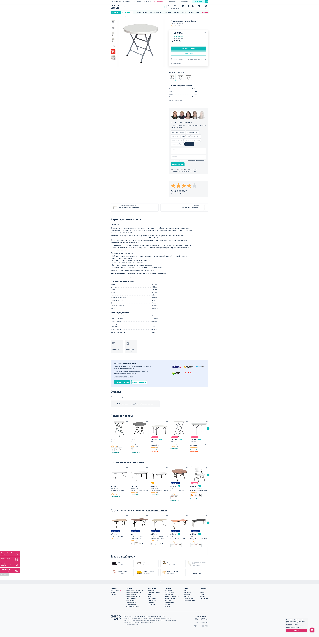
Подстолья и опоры (155, 12)
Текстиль (176, 12)
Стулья (139, 12)
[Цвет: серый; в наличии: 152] (188, 77)
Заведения (127, 12)
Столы (145, 12)
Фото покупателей (188, 598)
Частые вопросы (152, 598)
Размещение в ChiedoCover (172, 596)
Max (188, 8)
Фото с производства (189, 600)
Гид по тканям (151, 604)
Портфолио (187, 594)
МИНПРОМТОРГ (169, 594)
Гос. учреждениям (169, 592)
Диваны (191, 12)
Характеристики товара (116, 350)
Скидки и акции (115, 590)
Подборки (113, 594)
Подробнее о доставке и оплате (123, 376)
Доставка (138, 1)
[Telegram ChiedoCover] (195, 626)
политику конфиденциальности (196, 160)
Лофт (197, 12)
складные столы (156, 510)
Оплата (150, 594)
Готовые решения (169, 602)
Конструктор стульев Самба (133, 596)
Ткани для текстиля (131, 602)
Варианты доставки (178, 63)
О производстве (204, 598)
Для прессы (167, 604)
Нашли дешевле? (178, 59)
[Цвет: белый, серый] (180, 77)
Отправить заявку (178, 164)
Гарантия (150, 596)
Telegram (182, 8)
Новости (202, 594)
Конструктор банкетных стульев (134, 590)
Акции (204, 12)
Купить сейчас (188, 53)
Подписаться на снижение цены (196, 59)
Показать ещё (197, 573)
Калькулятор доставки (154, 592)
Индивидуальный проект (132, 606)
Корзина (206, 8)
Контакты (128, 1)
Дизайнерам (198, 1)
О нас (201, 590)
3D (207, 1)
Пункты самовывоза (139, 382)
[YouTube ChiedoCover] (203, 626)
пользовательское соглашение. (168, 620)
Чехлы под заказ (130, 600)
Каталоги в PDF (152, 600)
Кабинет (192, 8)
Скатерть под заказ (131, 598)
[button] (122, 7)
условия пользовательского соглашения (294, 624)
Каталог (116, 12)
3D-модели (167, 606)
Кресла (184, 12)
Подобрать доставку (122, 382)
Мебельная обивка (131, 604)
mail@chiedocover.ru (201, 622)
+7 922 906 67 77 (173, 5)
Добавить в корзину (188, 49)
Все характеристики (175, 100)
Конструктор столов (131, 594)
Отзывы (186, 590)
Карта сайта (151, 602)
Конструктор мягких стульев (133, 592)
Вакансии (202, 596)
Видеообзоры (187, 592)
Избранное (199, 8)
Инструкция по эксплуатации (130, 350)
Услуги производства (170, 598)
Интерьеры (187, 596)
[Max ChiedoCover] (199, 626)
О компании (117, 1)
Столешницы (167, 12)
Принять (296, 630)
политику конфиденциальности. (294, 627)
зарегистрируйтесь (132, 404)
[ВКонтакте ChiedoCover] (206, 626)
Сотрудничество (169, 590)
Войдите (120, 404)
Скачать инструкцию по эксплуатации (123, 277)
